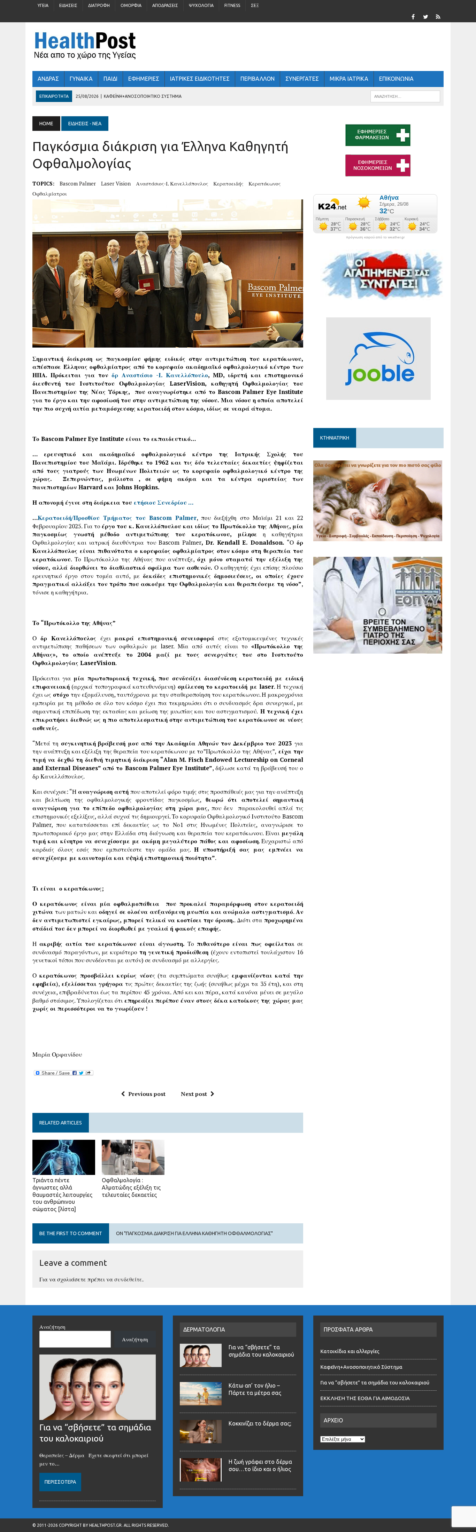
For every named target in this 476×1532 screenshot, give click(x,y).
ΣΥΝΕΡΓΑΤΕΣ (302, 79)
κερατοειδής (228, 183)
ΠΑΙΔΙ (110, 79)
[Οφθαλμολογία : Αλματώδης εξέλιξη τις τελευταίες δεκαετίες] (133, 1170)
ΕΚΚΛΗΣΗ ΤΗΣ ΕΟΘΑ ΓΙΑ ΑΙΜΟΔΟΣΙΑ (365, 1398)
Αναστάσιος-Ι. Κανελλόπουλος (172, 183)
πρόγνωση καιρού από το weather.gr (375, 237)
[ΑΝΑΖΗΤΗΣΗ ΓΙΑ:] (405, 96)
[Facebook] (413, 16)
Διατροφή (99, 5)
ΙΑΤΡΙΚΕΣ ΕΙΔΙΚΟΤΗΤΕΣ (200, 79)
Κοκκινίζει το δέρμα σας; (261, 1423)
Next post (194, 1094)
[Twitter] (425, 16)
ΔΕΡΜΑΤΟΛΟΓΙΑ (204, 1329)
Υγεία (43, 5)
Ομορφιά (131, 5)
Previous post (147, 1094)
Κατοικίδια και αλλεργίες (349, 1351)
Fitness (232, 5)
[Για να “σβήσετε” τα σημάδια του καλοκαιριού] (97, 1415)
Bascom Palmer (78, 183)
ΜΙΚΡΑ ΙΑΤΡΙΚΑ (349, 79)
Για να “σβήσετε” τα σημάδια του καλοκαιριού (374, 1382)
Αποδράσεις (165, 5)
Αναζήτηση (52, 1326)
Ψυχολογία (201, 5)
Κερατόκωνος (264, 183)
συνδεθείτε (128, 1279)
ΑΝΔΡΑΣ (48, 79)
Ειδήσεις (68, 5)
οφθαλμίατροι (49, 193)
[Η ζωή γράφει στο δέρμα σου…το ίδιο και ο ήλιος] (201, 1477)
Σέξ (255, 5)
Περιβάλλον (257, 79)
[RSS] (438, 16)
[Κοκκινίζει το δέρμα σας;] (201, 1439)
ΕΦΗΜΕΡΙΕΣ (143, 79)
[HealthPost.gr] (238, 46)
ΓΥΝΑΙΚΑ (81, 79)
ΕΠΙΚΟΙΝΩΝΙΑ (396, 79)
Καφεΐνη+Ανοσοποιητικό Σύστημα (361, 1367)
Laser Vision (116, 183)
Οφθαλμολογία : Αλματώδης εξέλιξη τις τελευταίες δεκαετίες (131, 1187)
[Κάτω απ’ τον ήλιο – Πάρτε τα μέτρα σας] (201, 1401)
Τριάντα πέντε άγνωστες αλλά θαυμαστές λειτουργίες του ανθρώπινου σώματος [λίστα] (62, 1194)
